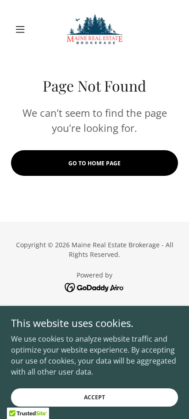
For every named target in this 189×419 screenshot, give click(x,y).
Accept (94, 397)
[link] (94, 29)
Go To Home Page (94, 163)
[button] (23, 29)
